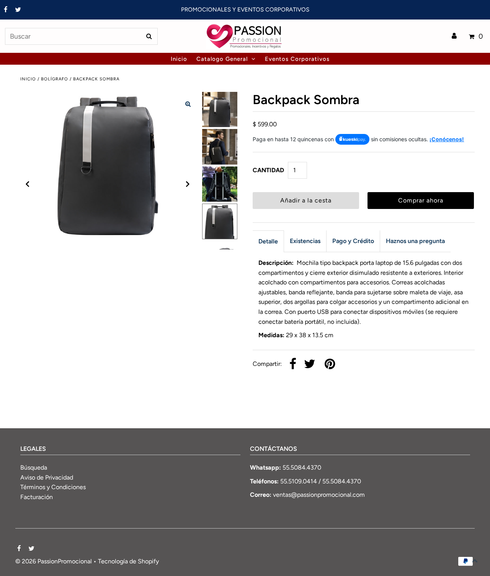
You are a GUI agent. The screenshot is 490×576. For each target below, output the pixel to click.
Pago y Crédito (353, 241)
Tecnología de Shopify (128, 561)
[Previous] (27, 184)
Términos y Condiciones (53, 487)
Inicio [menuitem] (179, 58)
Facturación (36, 497)
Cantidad (268, 170)
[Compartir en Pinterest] (330, 364)
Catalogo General (222, 58)
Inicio (28, 79)
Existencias (305, 241)
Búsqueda (33, 467)
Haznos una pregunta (415, 241)
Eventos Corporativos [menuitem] (297, 58)
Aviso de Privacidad (46, 477)
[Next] (188, 184)
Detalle (268, 241)
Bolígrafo (54, 79)
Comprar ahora (420, 200)
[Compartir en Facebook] (292, 364)
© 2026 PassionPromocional (53, 561)
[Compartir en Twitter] (309, 364)
